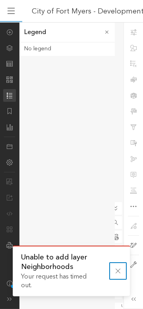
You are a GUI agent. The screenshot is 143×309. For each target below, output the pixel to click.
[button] (115, 222)
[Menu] (11, 11)
